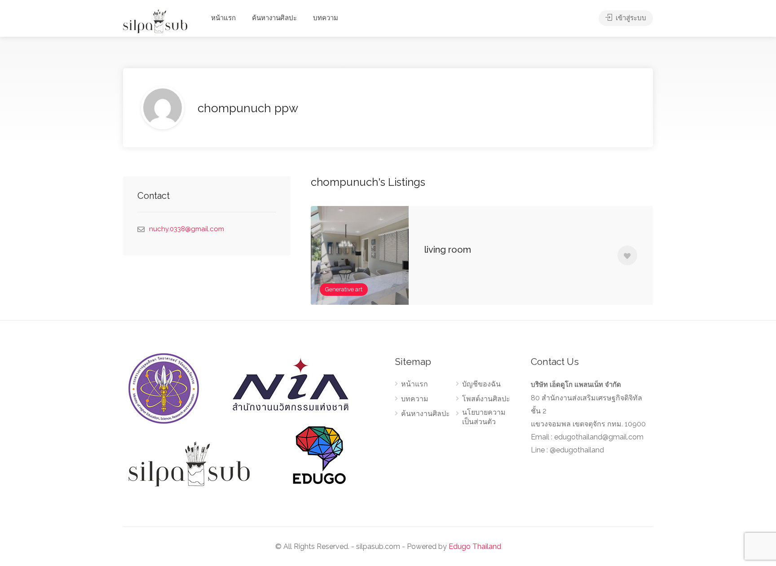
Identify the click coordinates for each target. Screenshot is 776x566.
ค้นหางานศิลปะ (274, 18)
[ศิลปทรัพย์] (155, 21)
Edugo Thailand (475, 546)
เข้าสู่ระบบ (630, 18)
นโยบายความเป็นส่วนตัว (484, 417)
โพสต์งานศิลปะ (486, 399)
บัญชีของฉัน (481, 384)
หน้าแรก (223, 18)
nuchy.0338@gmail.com (186, 229)
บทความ (325, 18)
